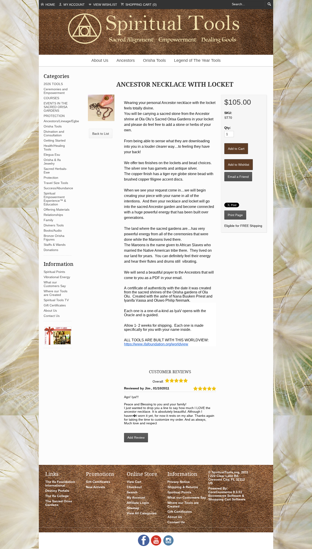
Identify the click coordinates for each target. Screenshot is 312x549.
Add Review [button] (136, 437)
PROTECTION (54, 116)
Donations (51, 250)
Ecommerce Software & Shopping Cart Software (227, 497)
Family (48, 220)
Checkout (134, 487)
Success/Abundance (58, 188)
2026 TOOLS (53, 84)
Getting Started (55, 140)
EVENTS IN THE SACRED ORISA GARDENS (56, 106)
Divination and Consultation (54, 133)
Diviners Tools (54, 225)
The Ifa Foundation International (60, 483)
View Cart (134, 482)
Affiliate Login (138, 503)
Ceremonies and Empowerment (56, 91)
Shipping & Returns (182, 487)
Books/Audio (53, 230)
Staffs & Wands (55, 244)
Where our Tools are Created (55, 293)
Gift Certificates (55, 305)
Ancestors (125, 60)
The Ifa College (57, 496)
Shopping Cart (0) (140, 4)
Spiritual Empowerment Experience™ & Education (55, 199)
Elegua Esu (52, 154)
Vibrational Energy (57, 277)
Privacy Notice (178, 482)
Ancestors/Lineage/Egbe (61, 121)
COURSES (51, 98)
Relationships (53, 215)
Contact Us (52, 316)
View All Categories (142, 513)
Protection (51, 177)
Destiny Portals (57, 490)
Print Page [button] (235, 215)
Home (50, 4)
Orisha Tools (154, 60)
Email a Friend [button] (238, 177)
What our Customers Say (55, 284)
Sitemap (133, 508)
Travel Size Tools (56, 183)
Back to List (100, 133)
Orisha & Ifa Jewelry (52, 161)
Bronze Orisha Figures (54, 237)
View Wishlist (104, 4)
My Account (74, 4)
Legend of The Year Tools (197, 60)
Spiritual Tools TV (56, 300)
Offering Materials (56, 209)
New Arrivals (95, 487)
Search (132, 492)
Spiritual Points (54, 272)
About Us (99, 60)
